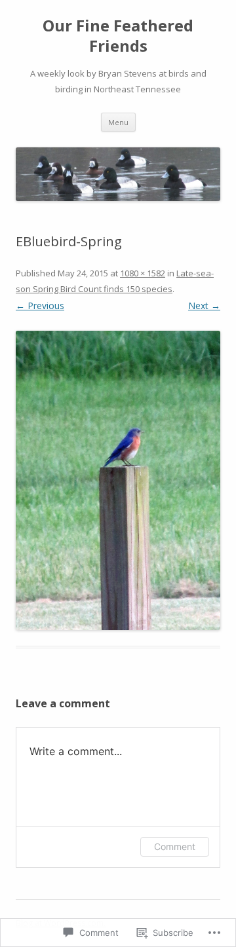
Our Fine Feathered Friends (118, 36)
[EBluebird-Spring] (118, 480)
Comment (174, 846)
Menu (118, 122)
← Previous (40, 305)
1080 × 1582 (142, 273)
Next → (204, 305)
